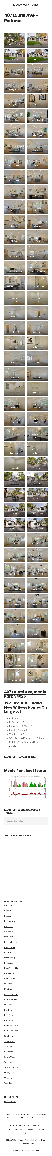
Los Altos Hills (11, 968)
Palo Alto (8, 1015)
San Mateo (9, 1051)
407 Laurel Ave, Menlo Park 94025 (25, 694)
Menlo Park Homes (26, 4)
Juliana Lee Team (18, 1125)
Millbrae (8, 983)
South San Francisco (14, 1067)
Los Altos (8, 963)
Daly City (8, 936)
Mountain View (11, 999)
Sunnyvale (9, 1072)
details (12, 746)
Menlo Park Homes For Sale (20, 757)
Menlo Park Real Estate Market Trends (22, 811)
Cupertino (9, 931)
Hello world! (10, 1101)
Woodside (9, 1083)
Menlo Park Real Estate (25, 770)
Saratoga (8, 1062)
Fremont (8, 952)
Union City (9, 1078)
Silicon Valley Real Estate (35, 1140)
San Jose (8, 1046)
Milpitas (8, 989)
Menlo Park (9, 978)
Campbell (8, 926)
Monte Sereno (11, 994)
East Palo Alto (11, 942)
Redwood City (11, 1025)
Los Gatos (9, 973)
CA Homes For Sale (26, 1143)
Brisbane (8, 916)
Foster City (9, 947)
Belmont (8, 910)
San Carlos (9, 1041)
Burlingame (9, 921)
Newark (8, 1004)
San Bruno (9, 1036)
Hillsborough (10, 957)
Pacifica (8, 1010)
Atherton (8, 905)
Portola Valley (11, 1020)
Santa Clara (9, 1057)
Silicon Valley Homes (15, 1140)
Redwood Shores (12, 1030)
